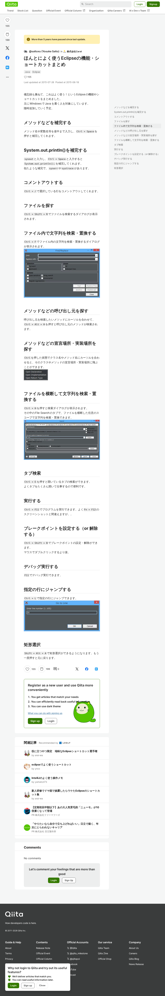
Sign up (28, 985)
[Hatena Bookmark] (7, 67)
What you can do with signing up (45, 713)
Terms (8, 953)
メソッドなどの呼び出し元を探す (131, 130)
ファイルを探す (122, 121)
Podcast (71, 974)
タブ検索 (118, 144)
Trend (10, 10)
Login (140, 4)
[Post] (7, 48)
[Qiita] (11, 4)
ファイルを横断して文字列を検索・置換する (136, 140)
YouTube (71, 969)
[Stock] (7, 34)
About (8, 948)
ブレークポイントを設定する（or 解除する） (137, 154)
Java (27, 71)
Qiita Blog (134, 958)
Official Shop (105, 958)
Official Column (75, 10)
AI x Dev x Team (139, 10)
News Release (136, 964)
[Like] (7, 20)
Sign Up (69, 880)
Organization (96, 10)
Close (42, 985)
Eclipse (36, 71)
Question (37, 10)
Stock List (22, 10)
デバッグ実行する (123, 158)
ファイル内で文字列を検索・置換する (133, 126)
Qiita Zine (103, 953)
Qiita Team (103, 948)
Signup (153, 4)
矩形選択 (118, 168)
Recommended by (49, 742)
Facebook (72, 964)
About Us (134, 948)
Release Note (43, 948)
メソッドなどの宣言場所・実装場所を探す (135, 135)
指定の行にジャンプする (126, 163)
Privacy (9, 958)
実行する (118, 149)
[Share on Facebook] (7, 57)
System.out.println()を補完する (130, 112)
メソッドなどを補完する (126, 107)
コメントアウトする (124, 116)
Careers (133, 953)
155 (7, 26)
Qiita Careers (116, 10)
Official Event (53, 10)
